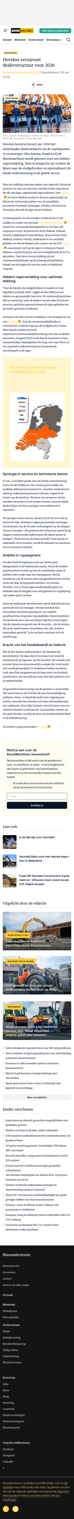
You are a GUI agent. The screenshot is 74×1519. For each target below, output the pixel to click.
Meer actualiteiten (37, 1097)
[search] (68, 40)
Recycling (8, 1402)
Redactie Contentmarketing (21, 72)
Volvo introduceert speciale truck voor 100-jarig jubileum (38, 1048)
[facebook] (6, 1509)
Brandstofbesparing (14, 1343)
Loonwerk (8, 1408)
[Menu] (5, 30)
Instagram (9, 1455)
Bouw (6, 1390)
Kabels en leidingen (14, 1415)
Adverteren (9, 1272)
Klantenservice (11, 1265)
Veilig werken (10, 1350)
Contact (7, 1278)
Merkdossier (10, 1311)
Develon (12, 321)
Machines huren (12, 1362)
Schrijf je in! (37, 805)
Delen (40, 84)
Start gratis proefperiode (55, 30)
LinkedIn (8, 1461)
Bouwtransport (11, 1427)
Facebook (8, 1449)
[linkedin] (15, 1509)
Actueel (8, 1295)
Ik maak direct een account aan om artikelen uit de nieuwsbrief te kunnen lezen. (38, 785)
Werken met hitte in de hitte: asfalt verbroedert (32, 1130)
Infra (5, 1384)
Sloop (6, 1396)
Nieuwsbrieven (16, 1255)
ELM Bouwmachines (51, 222)
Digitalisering (11, 1356)
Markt (6, 1331)
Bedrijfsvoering (11, 1337)
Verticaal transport (13, 1421)
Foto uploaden (11, 1317)
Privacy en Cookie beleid (35, 1495)
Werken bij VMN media (16, 1285)
